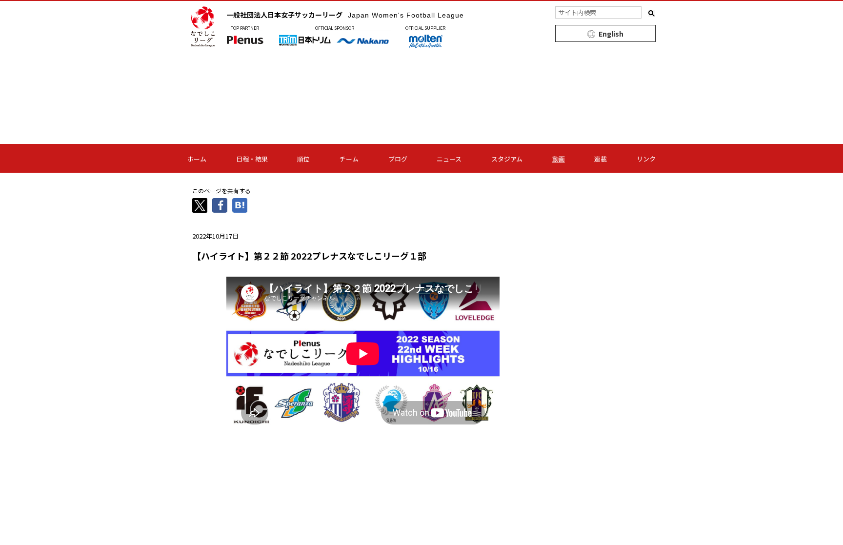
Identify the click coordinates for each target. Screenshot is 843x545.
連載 (600, 158)
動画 (558, 158)
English (611, 34)
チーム (349, 158)
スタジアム (506, 158)
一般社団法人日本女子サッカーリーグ (345, 15)
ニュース (449, 158)
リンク (646, 158)
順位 (303, 158)
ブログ (397, 158)
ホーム (196, 158)
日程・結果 (252, 158)
